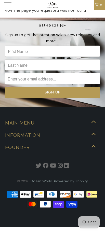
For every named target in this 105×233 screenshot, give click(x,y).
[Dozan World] (52, 5)
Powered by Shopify (71, 181)
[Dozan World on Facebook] (45, 166)
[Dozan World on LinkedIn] (66, 166)
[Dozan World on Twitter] (38, 166)
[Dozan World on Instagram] (60, 166)
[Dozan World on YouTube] (53, 166)
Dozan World (41, 181)
